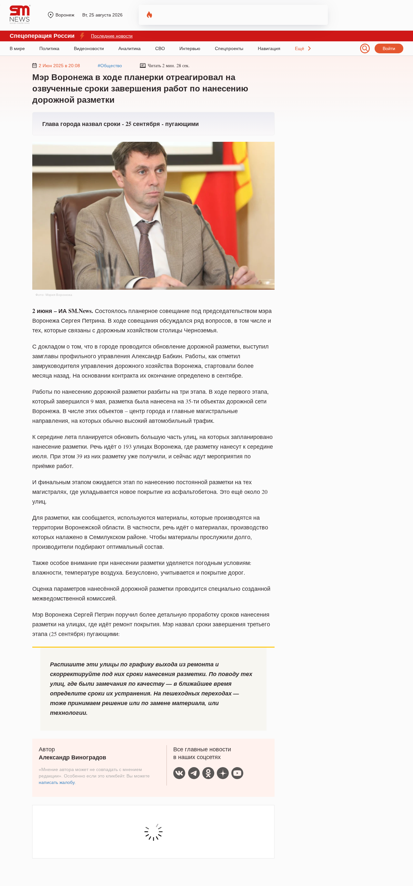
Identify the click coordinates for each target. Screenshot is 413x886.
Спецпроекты (229, 48)
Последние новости (112, 35)
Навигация (269, 48)
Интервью (189, 48)
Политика (49, 48)
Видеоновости (89, 48)
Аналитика (129, 48)
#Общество (110, 65)
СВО (160, 48)
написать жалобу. (57, 782)
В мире (17, 48)
